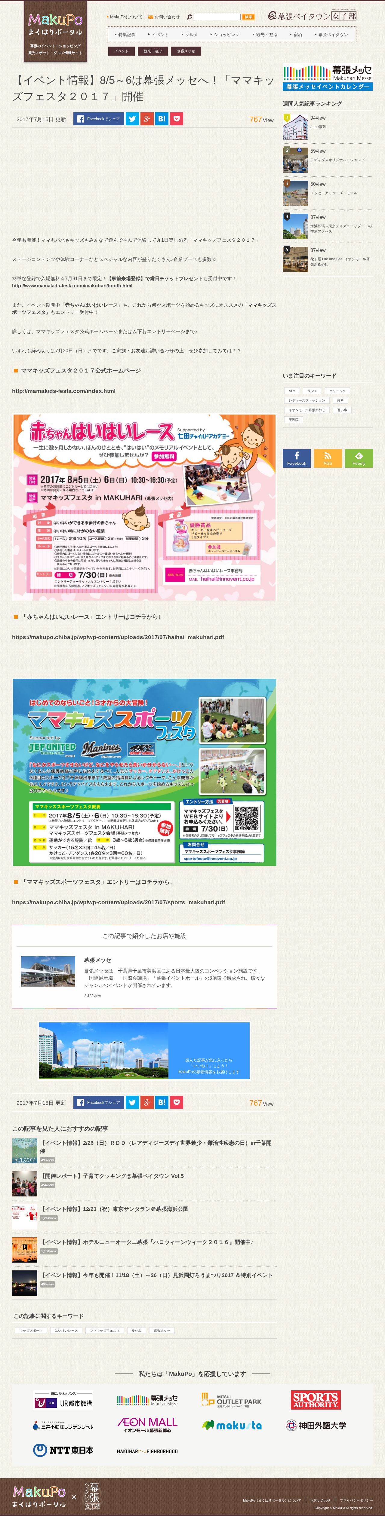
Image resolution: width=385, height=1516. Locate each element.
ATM (292, 391)
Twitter (132, 118)
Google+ (147, 118)
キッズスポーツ (31, 1330)
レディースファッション (307, 400)
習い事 (342, 410)
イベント (121, 51)
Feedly (359, 463)
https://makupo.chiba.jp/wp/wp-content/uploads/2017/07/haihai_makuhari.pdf (118, 637)
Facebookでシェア (103, 119)
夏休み (137, 1330)
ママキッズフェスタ (105, 1330)
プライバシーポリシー (356, 1500)
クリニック (337, 391)
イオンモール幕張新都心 (307, 410)
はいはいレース (66, 1330)
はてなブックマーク (161, 118)
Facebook (296, 463)
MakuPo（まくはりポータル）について (272, 1500)
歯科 (340, 400)
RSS (328, 463)
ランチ (312, 391)
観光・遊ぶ (153, 51)
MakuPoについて (126, 16)
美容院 (294, 419)
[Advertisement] (144, 182)
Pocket (176, 118)
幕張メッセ (186, 51)
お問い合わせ (167, 16)
